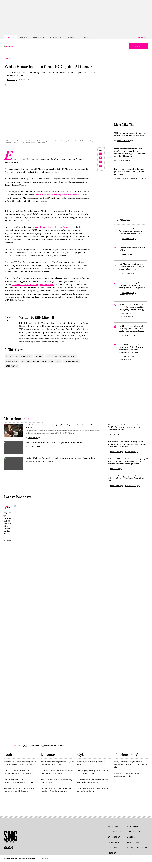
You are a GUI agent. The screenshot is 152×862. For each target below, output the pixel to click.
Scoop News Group (125, 140)
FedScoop (10, 37)
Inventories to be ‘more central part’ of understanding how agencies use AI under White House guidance (127, 444)
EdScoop (86, 37)
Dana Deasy (11, 361)
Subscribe (140, 46)
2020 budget (12, 366)
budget (39, 356)
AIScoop (23, 37)
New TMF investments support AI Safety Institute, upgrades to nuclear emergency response (131, 348)
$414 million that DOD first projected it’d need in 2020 (59, 194)
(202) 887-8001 (133, 842)
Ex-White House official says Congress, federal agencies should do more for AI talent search (64, 426)
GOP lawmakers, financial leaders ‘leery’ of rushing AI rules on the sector (132, 266)
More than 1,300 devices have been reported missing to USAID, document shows (132, 231)
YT (145, 853)
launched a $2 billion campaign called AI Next (33, 284)
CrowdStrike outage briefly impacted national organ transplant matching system (132, 285)
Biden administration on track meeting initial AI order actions (54, 442)
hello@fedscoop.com (137, 847)
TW (132, 853)
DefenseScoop (39, 37)
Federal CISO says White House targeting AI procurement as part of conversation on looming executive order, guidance (128, 461)
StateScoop (72, 37)
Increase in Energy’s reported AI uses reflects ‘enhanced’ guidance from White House (126, 478)
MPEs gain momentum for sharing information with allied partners (130, 134)
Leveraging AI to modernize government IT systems (40, 745)
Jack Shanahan (72, 361)
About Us (8, 847)
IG (141, 853)
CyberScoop (56, 37)
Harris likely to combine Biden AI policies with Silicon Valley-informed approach (130, 171)
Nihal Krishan (116, 434)
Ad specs (131, 837)
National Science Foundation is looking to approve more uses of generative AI (61, 458)
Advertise (142, 37)
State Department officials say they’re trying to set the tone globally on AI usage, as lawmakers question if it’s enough (130, 152)
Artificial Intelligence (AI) (18, 356)
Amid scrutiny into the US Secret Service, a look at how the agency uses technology (132, 307)
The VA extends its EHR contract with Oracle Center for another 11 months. (7, 527)
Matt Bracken (128, 273)
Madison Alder (123, 178)
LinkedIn (137, 853)
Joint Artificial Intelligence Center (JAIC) (41, 361)
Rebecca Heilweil (138, 178)
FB (128, 853)
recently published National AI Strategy (53, 227)
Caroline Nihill (123, 160)
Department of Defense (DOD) (61, 356)
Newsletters (133, 826)
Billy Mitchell (12, 79)
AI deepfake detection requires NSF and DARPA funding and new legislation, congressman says (126, 427)
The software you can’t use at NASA (132, 248)
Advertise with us (135, 831)
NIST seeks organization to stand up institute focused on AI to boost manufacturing (132, 328)
